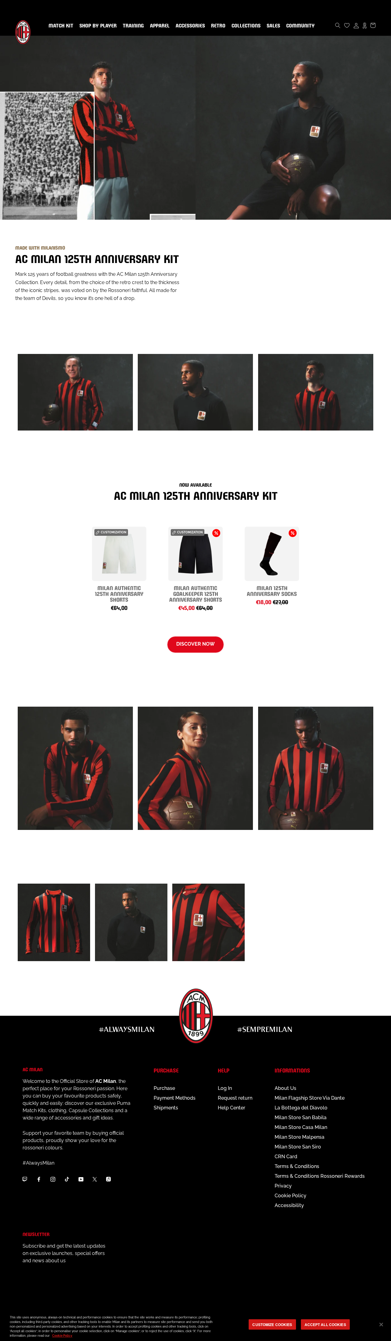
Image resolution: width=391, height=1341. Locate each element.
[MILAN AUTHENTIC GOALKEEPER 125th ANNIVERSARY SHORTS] (195, 554)
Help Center (231, 1108)
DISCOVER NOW (195, 644)
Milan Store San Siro (298, 1147)
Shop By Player (98, 26)
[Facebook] (38, 1179)
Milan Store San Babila (301, 1117)
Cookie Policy (290, 1196)
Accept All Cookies (325, 1324)
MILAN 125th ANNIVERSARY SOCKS (272, 590)
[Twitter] (95, 1179)
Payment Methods (175, 1098)
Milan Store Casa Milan (301, 1127)
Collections (245, 26)
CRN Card (286, 1156)
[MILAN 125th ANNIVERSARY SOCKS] (272, 554)
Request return (235, 1098)
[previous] (34, 561)
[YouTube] (81, 1179)
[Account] (356, 25)
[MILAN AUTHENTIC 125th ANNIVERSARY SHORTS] (119, 554)
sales (272, 26)
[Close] (381, 1324)
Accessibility (289, 1205)
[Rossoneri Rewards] (365, 25)
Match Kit (59, 26)
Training (132, 26)
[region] (195, 1325)
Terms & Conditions (297, 1166)
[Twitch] (24, 1179)
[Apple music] (108, 1179)
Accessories (189, 26)
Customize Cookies (272, 1324)
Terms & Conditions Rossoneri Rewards (320, 1176)
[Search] (338, 25)
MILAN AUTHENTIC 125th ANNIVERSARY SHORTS (119, 593)
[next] (357, 561)
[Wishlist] (347, 25)
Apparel (159, 26)
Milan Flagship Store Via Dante (310, 1098)
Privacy (283, 1186)
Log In (225, 1088)
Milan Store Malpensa (299, 1137)
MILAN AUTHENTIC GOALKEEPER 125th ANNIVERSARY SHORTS (195, 593)
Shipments (166, 1108)
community (299, 26)
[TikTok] (66, 1179)
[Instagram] (52, 1179)
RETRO (217, 26)
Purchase (164, 1088)
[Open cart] (373, 25)
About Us (285, 1088)
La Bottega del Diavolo (301, 1108)
